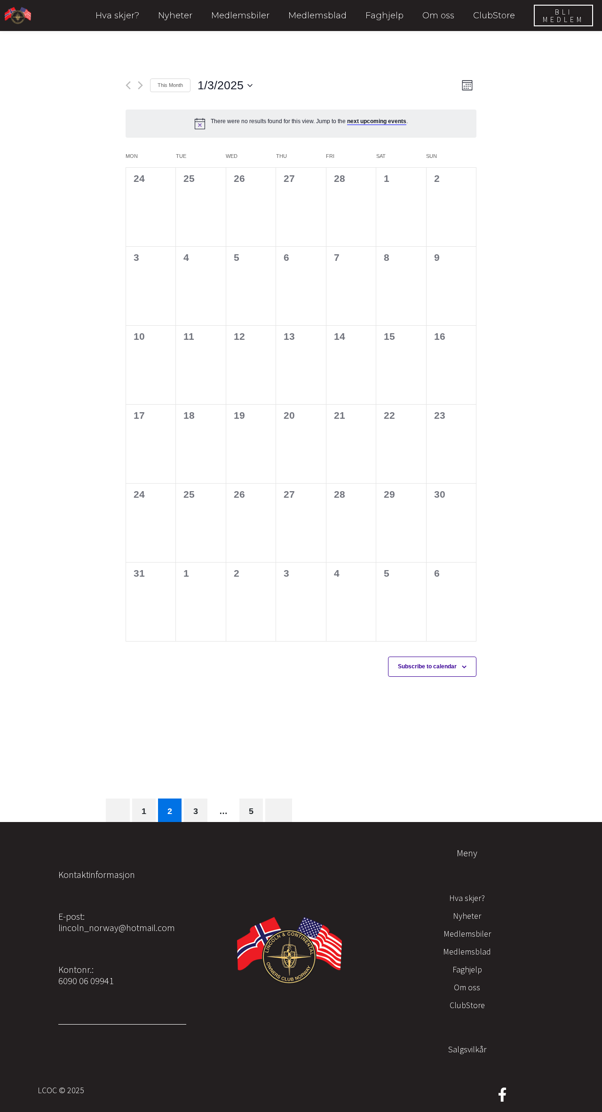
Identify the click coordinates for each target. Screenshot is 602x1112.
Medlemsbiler (240, 15)
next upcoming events (376, 121)
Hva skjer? (117, 15)
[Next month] (140, 85)
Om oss (438, 15)
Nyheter (175, 15)
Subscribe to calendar (427, 666)
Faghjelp (384, 15)
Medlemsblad (317, 15)
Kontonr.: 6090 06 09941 (86, 975)
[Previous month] (128, 85)
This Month (170, 85)
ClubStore (494, 15)
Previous (118, 810)
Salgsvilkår (467, 1049)
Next (278, 810)
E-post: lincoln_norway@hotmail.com (116, 921)
